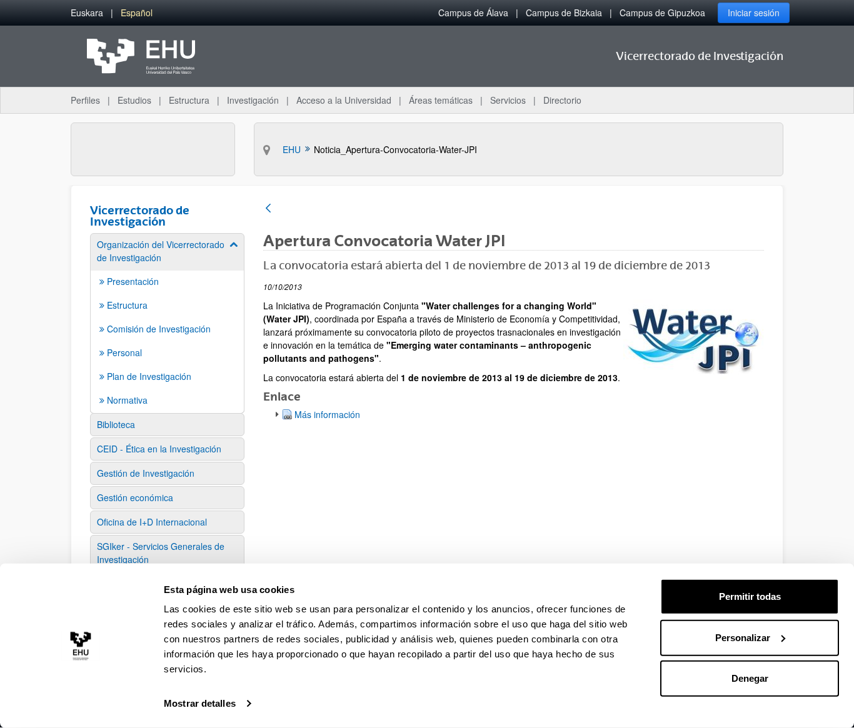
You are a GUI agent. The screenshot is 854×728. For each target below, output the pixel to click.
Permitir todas (750, 596)
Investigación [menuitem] (253, 100)
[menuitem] (86, 13)
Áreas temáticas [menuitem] (441, 100)
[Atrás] (268, 209)
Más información (327, 414)
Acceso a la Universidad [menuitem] (343, 100)
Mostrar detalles (200, 703)
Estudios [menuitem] (134, 100)
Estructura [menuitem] (189, 100)
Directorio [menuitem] (562, 100)
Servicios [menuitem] (508, 100)
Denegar (749, 678)
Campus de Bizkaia (564, 12)
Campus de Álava (473, 12)
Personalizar (742, 637)
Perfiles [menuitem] (85, 100)
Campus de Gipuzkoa (662, 12)
